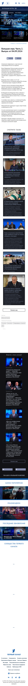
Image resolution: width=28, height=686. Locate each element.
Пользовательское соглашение (17, 662)
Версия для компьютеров (14, 669)
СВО (3, 326)
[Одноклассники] (18, 58)
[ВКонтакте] (10, 58)
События (9, 667)
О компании (4, 658)
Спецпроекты (12, 658)
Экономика (9, 323)
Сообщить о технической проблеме (18, 43)
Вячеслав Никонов (5, 317)
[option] (7, 34)
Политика (4, 323)
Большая (8, 8)
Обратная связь (7, 664)
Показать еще (14, 310)
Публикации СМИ (16, 667)
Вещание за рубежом (15, 673)
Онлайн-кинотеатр (22, 658)
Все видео (5, 662)
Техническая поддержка (19, 664)
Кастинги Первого (22, 660)
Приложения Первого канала (8, 660)
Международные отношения (19, 323)
